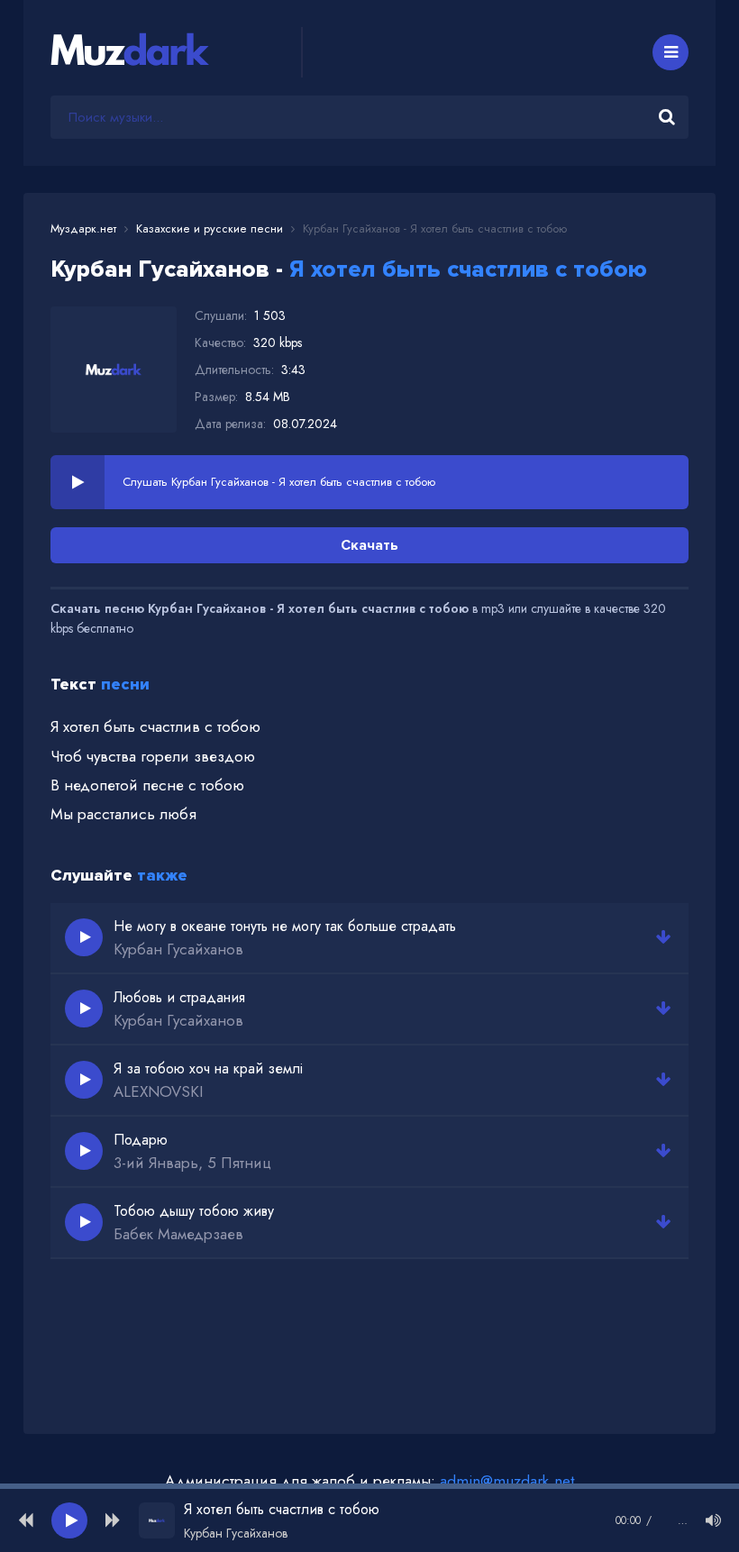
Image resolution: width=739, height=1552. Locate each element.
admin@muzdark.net (507, 1481)
